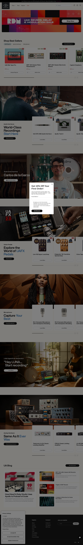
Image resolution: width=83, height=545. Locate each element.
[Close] (52, 184)
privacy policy (36, 206)
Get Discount (37, 210)
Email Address (34, 196)
